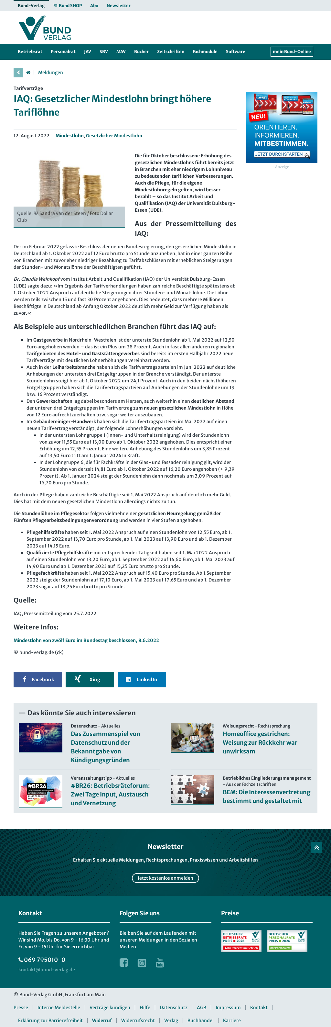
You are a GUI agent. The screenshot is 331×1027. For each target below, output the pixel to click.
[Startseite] (28, 72)
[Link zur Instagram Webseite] (142, 962)
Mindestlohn (70, 136)
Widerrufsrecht (138, 1020)
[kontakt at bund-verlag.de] (46, 969)
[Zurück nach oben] (316, 847)
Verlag (171, 1020)
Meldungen (50, 72)
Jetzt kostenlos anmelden (165, 878)
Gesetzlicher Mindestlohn (114, 136)
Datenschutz (173, 1007)
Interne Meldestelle (58, 1007)
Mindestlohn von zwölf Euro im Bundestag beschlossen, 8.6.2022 (86, 640)
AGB (201, 1007)
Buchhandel (200, 1020)
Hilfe (145, 1007)
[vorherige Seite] (18, 72)
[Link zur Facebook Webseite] (124, 962)
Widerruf (102, 1020)
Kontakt (259, 1007)
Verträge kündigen (110, 1007)
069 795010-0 (44, 960)
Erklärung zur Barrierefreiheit (50, 1020)
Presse (21, 1007)
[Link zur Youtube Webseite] (160, 962)
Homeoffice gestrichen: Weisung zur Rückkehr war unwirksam (260, 742)
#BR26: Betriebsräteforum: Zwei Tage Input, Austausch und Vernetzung (110, 794)
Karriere (232, 1020)
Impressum (228, 1007)
